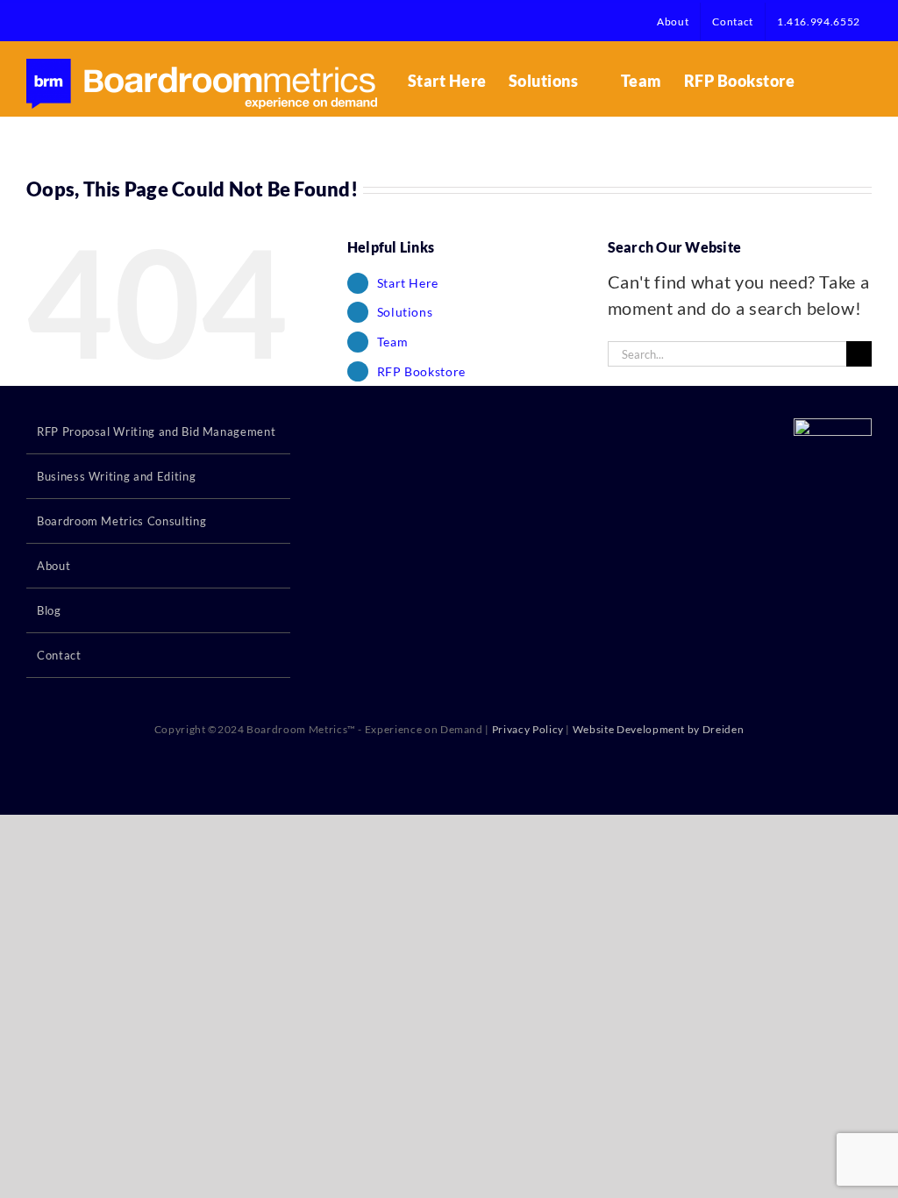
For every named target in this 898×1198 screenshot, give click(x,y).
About (53, 566)
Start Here (408, 282)
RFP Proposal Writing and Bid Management (156, 431)
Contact (59, 655)
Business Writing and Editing (116, 476)
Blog (49, 610)
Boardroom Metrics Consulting (121, 521)
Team (393, 341)
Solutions (405, 311)
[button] (844, 81)
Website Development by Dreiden (659, 729)
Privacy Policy (528, 729)
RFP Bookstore (421, 371)
